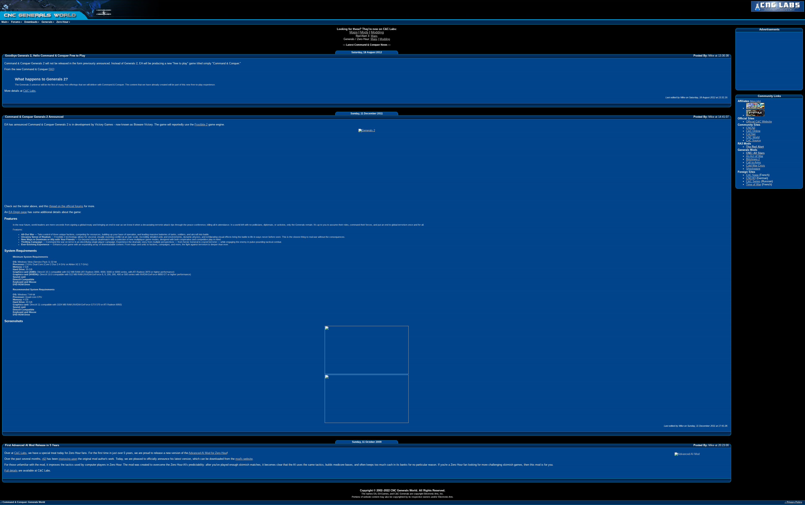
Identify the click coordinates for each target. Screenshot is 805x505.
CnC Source (753, 140)
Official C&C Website (759, 121)
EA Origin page (18, 212)
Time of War (753, 184)
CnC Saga (752, 175)
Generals (47, 22)
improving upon (68, 458)
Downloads (31, 22)
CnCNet (751, 134)
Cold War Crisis (755, 165)
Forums (15, 22)
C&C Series (753, 181)
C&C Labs (29, 90)
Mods (364, 32)
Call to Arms (753, 162)
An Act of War (754, 156)
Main (4, 22)
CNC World (753, 137)
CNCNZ (750, 127)
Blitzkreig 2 (753, 159)
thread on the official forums (66, 206)
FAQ (51, 69)
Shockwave (753, 168)
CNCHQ (751, 178)
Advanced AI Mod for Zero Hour (208, 453)
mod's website (244, 458)
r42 (44, 458)
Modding (377, 32)
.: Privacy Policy (793, 502)
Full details (11, 470)
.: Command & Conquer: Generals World (22, 502)
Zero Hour (62, 22)
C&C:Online (753, 131)
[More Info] (755, 101)
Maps (353, 32)
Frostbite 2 (201, 124)
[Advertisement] (769, 61)
